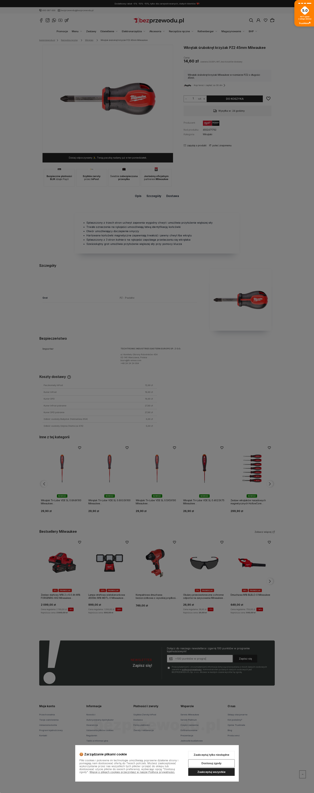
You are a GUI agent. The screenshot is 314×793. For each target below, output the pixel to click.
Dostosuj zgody (211, 763)
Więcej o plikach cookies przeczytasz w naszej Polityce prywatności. (132, 772)
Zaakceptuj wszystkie (211, 772)
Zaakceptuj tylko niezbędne (211, 754)
